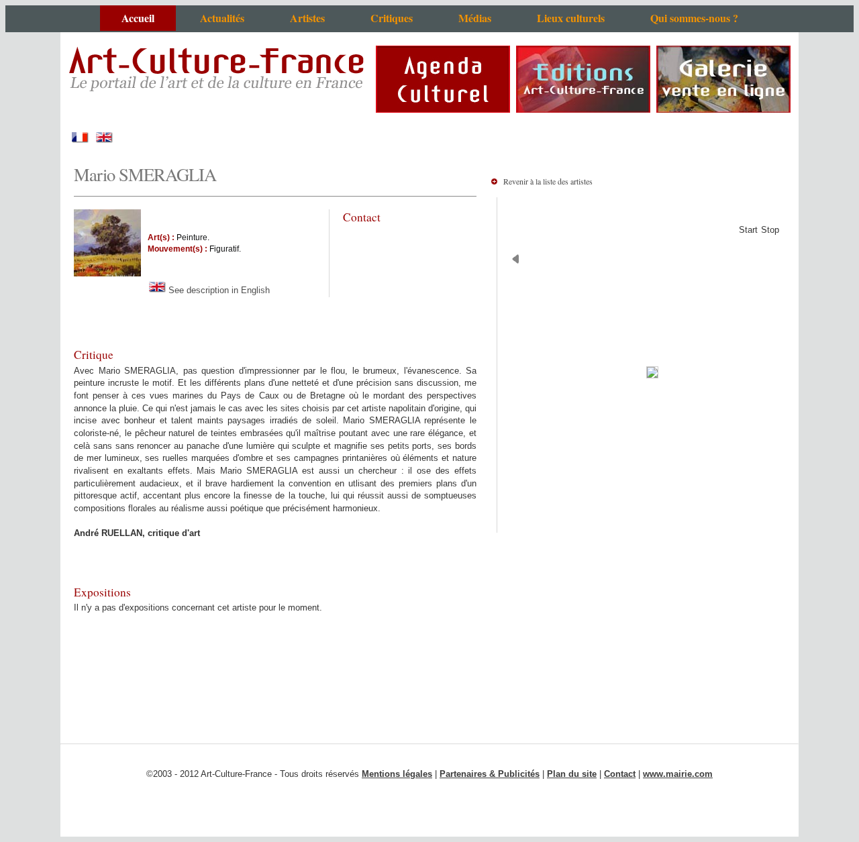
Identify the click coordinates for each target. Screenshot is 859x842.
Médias (474, 17)
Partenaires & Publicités (490, 774)
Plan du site (572, 774)
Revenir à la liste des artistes (548, 181)
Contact (620, 774)
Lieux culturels (571, 17)
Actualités (222, 17)
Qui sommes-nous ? (694, 17)
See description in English (218, 290)
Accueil (137, 17)
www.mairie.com (678, 774)
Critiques (391, 17)
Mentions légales (397, 774)
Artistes (307, 17)
